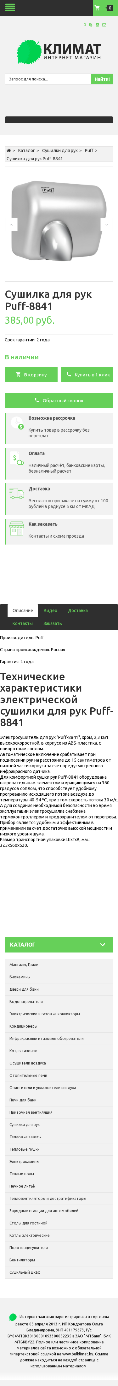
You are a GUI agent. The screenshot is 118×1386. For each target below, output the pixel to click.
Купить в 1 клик (91, 374)
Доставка (78, 610)
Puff (89, 150)
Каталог (26, 150)
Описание (23, 610)
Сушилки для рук (60, 150)
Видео (50, 610)
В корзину (34, 374)
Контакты (23, 623)
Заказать (52, 623)
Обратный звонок (62, 400)
